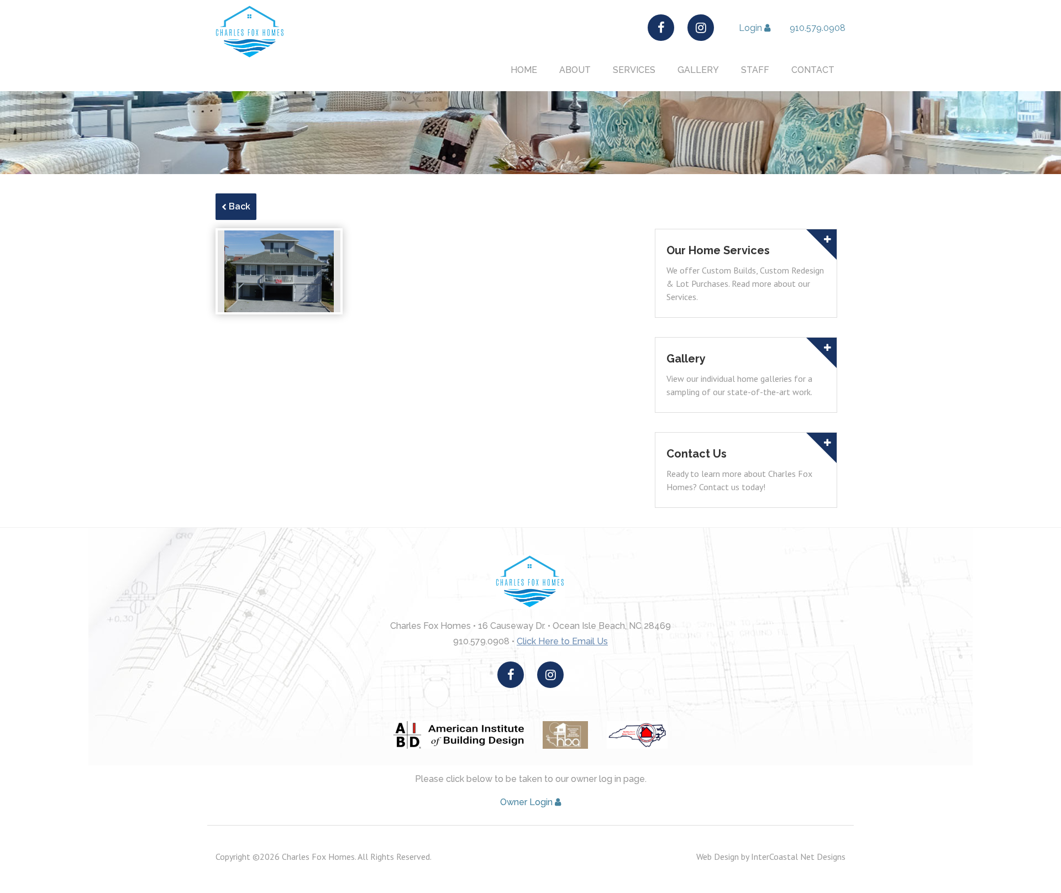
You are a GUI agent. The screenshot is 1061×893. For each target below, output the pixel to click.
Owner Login (527, 802)
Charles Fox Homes (251, 32)
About (575, 70)
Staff (755, 70)
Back (238, 206)
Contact (812, 70)
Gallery (698, 70)
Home (524, 70)
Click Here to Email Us (562, 641)
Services (634, 70)
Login (751, 28)
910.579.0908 (817, 28)
